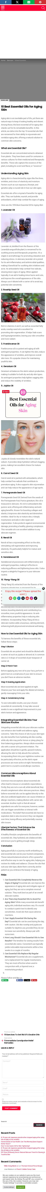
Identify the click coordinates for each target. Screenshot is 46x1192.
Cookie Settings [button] (9, 1187)
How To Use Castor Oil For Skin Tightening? (15, 1146)
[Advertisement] (23, 35)
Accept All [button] (20, 1187)
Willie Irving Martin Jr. (11, 1166)
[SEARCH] (43, 8)
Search (4, 1121)
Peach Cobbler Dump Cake (26, 1169)
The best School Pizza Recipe (31, 1166)
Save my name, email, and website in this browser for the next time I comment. (22, 1102)
